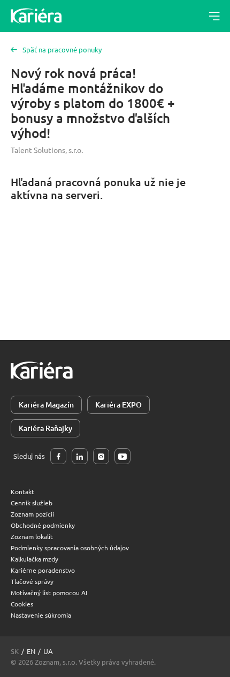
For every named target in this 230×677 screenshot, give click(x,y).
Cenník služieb (31, 502)
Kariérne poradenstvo (43, 570)
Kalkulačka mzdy (34, 559)
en (31, 651)
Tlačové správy (32, 581)
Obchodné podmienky (43, 525)
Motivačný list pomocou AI (49, 592)
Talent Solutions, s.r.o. (47, 150)
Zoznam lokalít (32, 536)
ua (48, 651)
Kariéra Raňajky (45, 428)
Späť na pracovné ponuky (62, 49)
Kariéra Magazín (46, 404)
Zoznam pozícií (32, 514)
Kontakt (22, 491)
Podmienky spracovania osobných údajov (70, 547)
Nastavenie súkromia (41, 615)
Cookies (22, 603)
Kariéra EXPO (118, 404)
